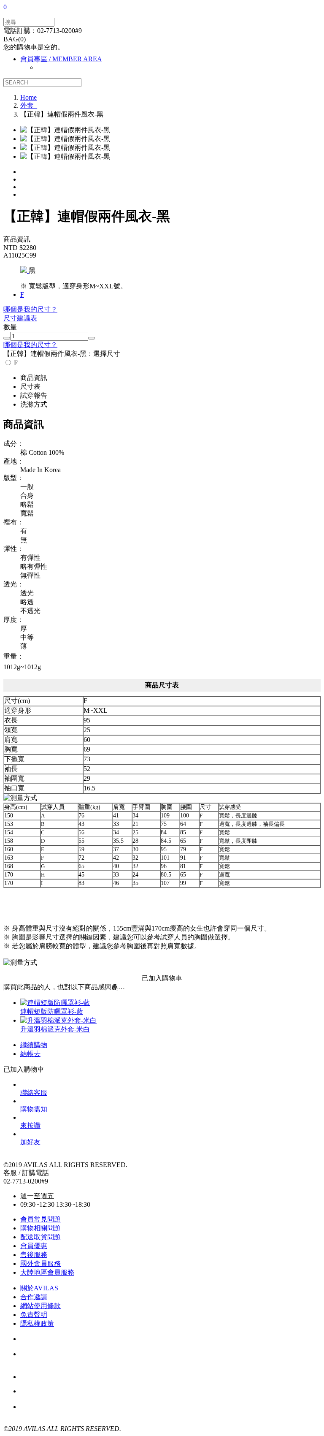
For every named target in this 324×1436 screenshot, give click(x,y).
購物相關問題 (40, 1228)
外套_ (28, 105)
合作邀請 (33, 1296)
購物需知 (33, 1109)
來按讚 (30, 1125)
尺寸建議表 (20, 318)
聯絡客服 (33, 1092)
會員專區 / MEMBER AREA (61, 58)
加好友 (30, 1142)
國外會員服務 (40, 1263)
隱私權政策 (37, 1323)
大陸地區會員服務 (47, 1272)
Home (28, 97)
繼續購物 (33, 1044)
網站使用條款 (40, 1305)
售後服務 (33, 1254)
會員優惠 (33, 1245)
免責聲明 (33, 1314)
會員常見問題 (40, 1219)
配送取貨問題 (40, 1237)
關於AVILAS (39, 1288)
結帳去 (30, 1053)
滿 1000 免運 (66, 1391)
